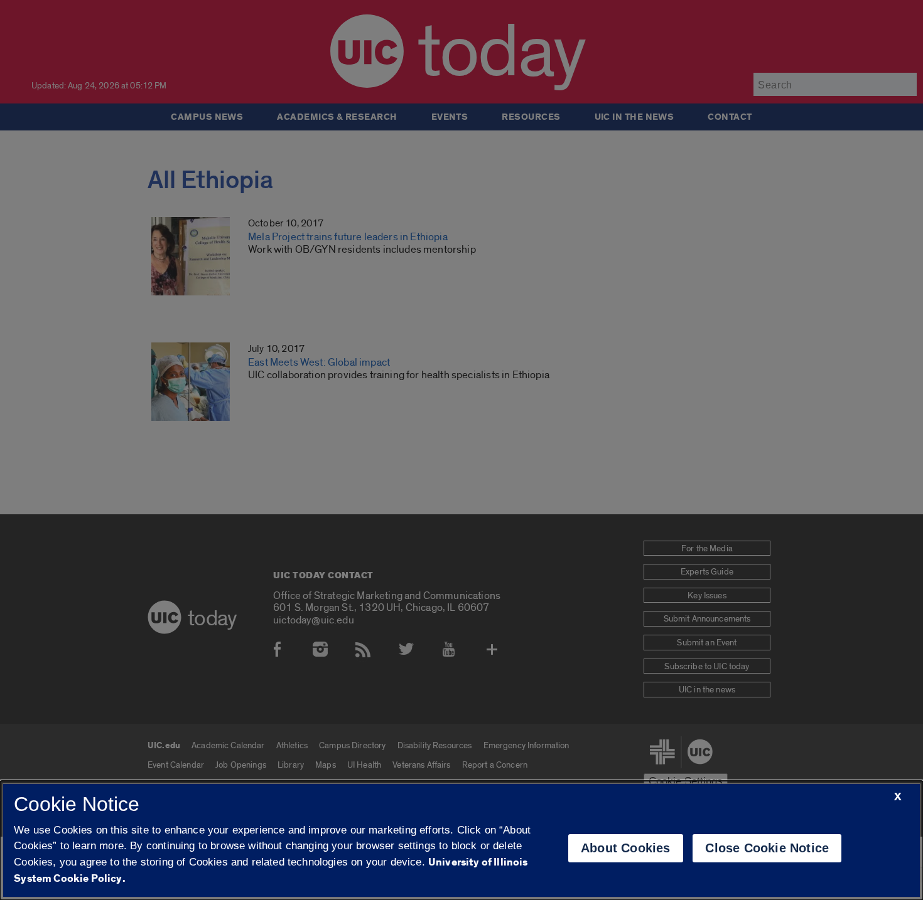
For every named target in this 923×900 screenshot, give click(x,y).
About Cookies (626, 848)
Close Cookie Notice (767, 848)
